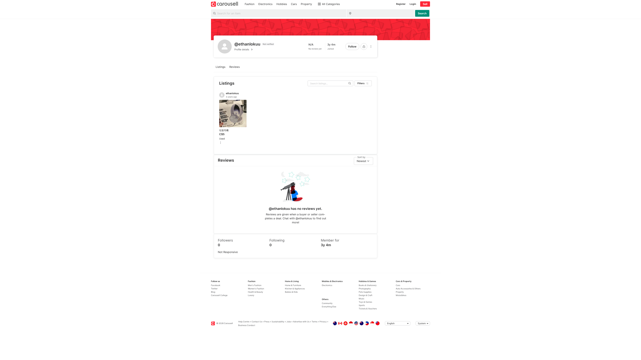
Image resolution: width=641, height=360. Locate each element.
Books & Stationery (368, 285)
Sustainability (278, 321)
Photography (365, 288)
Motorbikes (401, 295)
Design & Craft (365, 295)
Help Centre (243, 321)
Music (361, 298)
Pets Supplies (365, 292)
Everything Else (329, 306)
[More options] (371, 46)
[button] (254, 50)
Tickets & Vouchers (368, 308)
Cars (398, 285)
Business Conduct (246, 325)
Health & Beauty (255, 292)
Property (400, 292)
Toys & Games (365, 302)
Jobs (288, 321)
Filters (361, 83)
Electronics (327, 285)
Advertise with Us (301, 321)
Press (266, 321)
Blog (213, 292)
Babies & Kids (291, 292)
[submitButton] (422, 13)
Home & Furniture (293, 285)
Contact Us (257, 321)
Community (327, 303)
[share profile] (364, 46)
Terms (314, 321)
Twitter (214, 288)
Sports (362, 305)
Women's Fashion (256, 288)
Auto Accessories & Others (408, 288)
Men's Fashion (254, 285)
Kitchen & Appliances (295, 288)
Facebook (215, 285)
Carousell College (219, 295)
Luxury (251, 295)
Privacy (323, 321)
